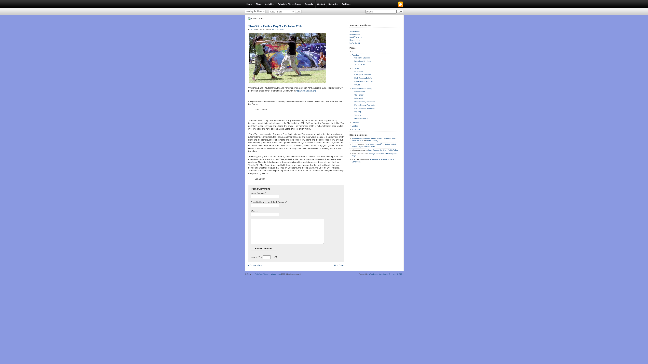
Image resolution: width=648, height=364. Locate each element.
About (259, 4)
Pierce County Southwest (364, 108)
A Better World (360, 71)
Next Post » (339, 265)
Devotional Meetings (362, 61)
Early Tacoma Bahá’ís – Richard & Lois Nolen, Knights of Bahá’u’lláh (374, 145)
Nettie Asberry (372, 141)
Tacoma (357, 115)
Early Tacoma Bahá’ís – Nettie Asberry (384, 150)
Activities (269, 4)
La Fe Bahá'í (354, 43)
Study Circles (359, 64)
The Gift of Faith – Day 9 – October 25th (275, 26)
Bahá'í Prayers (355, 37)
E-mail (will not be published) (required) (269, 202)
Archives (346, 4)
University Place (361, 118)
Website (254, 211)
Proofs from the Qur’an (363, 81)
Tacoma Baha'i (278, 29)
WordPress (373, 274)
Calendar (309, 4)
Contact (321, 4)
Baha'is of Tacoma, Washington (268, 274)
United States (354, 35)
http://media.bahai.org (306, 91)
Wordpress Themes (387, 274)
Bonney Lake (359, 91)
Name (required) (258, 193)
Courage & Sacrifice (362, 75)
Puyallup (357, 112)
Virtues (357, 85)
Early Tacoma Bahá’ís (363, 78)
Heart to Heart (355, 40)
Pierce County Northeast (364, 102)
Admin (253, 29)
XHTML (400, 274)
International (354, 32)
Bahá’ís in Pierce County (289, 4)
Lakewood (358, 98)
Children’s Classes (362, 58)
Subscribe (333, 4)
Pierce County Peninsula (364, 105)
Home (249, 4)
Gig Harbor (358, 95)
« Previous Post (255, 265)
